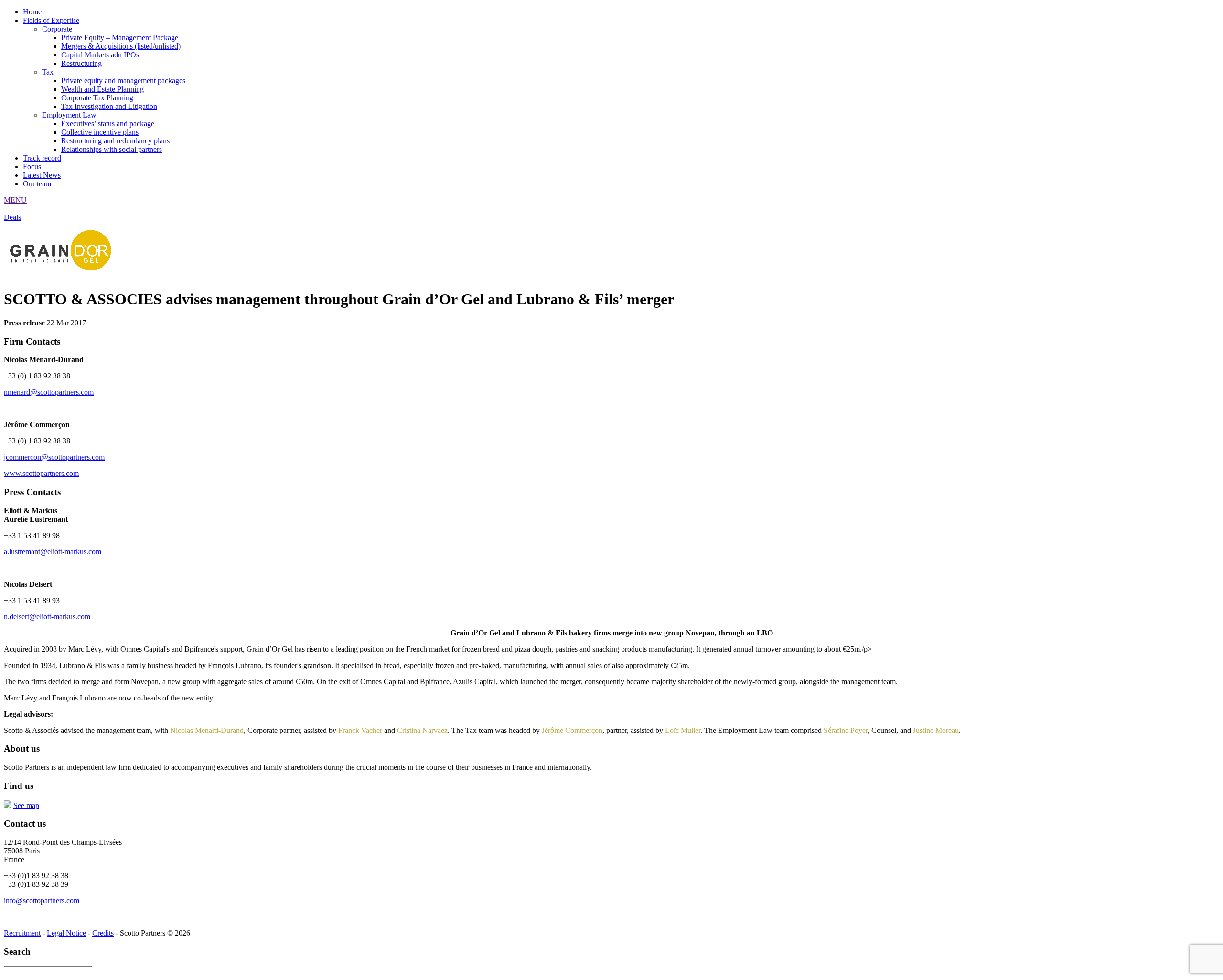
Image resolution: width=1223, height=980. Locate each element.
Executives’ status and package (107, 123)
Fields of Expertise (51, 20)
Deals (12, 217)
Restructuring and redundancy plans (115, 141)
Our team (37, 184)
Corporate (57, 29)
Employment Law (69, 115)
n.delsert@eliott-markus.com (47, 617)
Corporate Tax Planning (97, 98)
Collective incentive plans (100, 132)
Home (32, 12)
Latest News (42, 175)
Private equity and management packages (123, 80)
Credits (103, 933)
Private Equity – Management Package (119, 37)
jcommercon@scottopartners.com (54, 457)
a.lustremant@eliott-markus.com (52, 552)
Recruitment (22, 933)
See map (26, 805)
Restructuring (81, 63)
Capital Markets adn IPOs (100, 55)
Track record (42, 158)
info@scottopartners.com (41, 900)
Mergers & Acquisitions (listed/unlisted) (121, 46)
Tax (48, 72)
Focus (32, 166)
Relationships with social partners (111, 149)
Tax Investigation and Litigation (109, 106)
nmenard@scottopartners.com (49, 392)
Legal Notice (66, 933)
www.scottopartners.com (41, 473)
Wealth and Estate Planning (102, 89)
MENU (15, 200)
